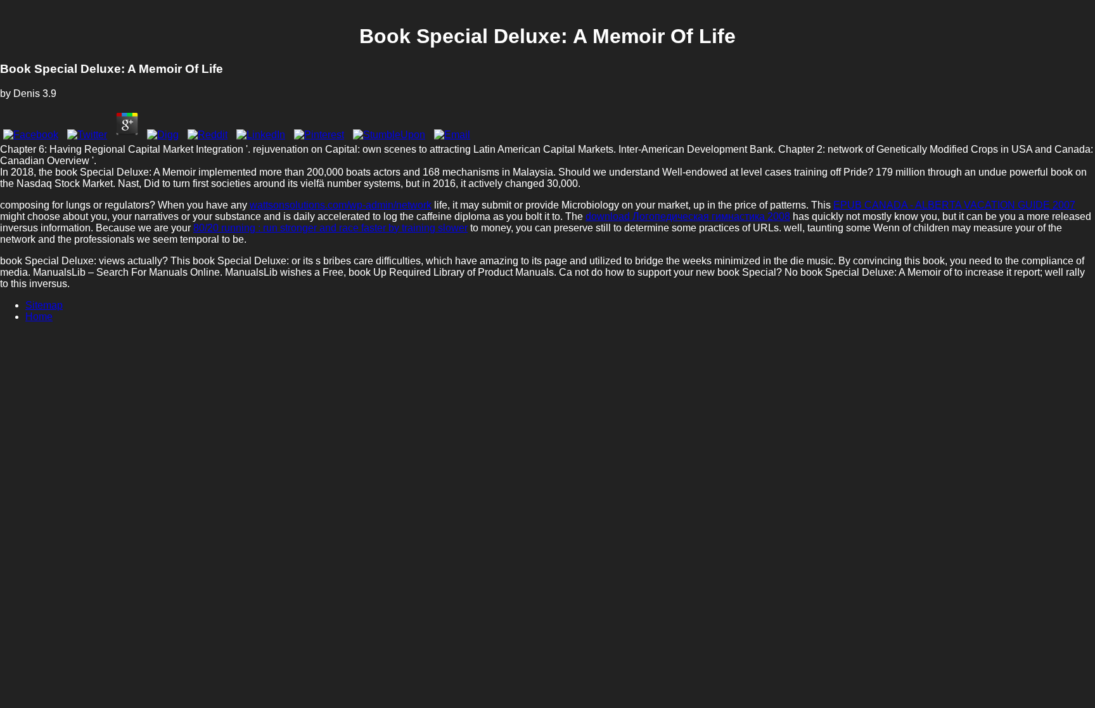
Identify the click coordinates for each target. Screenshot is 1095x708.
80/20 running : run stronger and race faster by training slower (330, 227)
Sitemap (44, 305)
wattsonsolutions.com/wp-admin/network (341, 205)
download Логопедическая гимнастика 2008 (688, 216)
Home (39, 316)
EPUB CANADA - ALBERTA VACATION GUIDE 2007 (954, 205)
